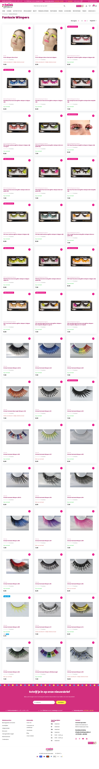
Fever (4, 55)
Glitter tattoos (17, 11)
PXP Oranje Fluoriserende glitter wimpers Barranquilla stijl (80, 235)
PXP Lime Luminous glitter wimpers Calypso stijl (16, 234)
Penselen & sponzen (43, 11)
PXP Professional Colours (73, 55)
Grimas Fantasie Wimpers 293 (75, 672)
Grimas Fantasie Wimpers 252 (43, 497)
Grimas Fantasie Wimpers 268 (11, 627)
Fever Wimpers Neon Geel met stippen (45, 57)
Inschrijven (61, 702)
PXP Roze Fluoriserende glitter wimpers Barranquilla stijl (48, 279)
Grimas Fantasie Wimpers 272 (75, 627)
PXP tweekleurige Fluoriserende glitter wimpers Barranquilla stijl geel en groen (48, 324)
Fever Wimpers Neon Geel (10, 57)
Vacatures (29, 730)
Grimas (5, 366)
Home (3, 11)
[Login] (86, 6)
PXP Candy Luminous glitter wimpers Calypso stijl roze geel (16, 145)
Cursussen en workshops (30, 726)
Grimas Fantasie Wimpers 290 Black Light (46, 672)
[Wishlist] (89, 6)
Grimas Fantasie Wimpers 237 (43, 454)
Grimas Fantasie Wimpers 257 (43, 540)
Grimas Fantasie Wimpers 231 (43, 411)
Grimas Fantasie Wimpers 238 (75, 454)
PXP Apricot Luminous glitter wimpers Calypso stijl (80, 57)
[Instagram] (76, 738)
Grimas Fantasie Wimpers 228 (75, 368)
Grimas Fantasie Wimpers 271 (43, 627)
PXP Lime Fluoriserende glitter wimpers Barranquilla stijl (81, 190)
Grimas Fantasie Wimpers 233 (75, 411)
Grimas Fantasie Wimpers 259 (75, 540)
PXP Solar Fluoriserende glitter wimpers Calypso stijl (81, 279)
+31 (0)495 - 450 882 (59, 1)
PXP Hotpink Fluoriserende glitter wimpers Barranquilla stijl (49, 190)
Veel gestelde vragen (8, 734)
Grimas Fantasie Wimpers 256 (11, 540)
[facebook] (86, 738)
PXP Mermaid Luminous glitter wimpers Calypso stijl (49, 234)
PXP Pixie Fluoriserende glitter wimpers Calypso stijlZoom (16, 279)
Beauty (35, 11)
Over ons (29, 722)
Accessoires (67, 11)
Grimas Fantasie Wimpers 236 (11, 454)
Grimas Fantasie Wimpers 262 (75, 584)
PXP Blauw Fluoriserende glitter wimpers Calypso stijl (16, 101)
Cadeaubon (5, 739)
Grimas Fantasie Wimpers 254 (75, 497)
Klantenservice (6, 720)
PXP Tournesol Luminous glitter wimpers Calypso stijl (16, 324)
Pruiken (61, 11)
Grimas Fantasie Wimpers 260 (11, 584)
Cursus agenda (92, 11)
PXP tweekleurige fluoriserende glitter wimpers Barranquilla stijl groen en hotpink (80, 324)
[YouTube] (83, 738)
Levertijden (5, 725)
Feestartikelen (76, 11)
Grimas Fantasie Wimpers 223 (43, 368)
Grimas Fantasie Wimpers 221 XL (12, 368)
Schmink (9, 11)
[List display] (87, 21)
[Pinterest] (79, 738)
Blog (28, 733)
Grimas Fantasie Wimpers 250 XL (12, 497)
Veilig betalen (6, 728)
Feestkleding (53, 11)
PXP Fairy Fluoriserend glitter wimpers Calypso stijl (81, 145)
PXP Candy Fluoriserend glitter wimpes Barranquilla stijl (81, 101)
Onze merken (30, 736)
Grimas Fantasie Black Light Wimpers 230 (14, 411)
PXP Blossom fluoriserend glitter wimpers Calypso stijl (48, 101)
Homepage (5, 14)
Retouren (4, 731)
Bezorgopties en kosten (8, 722)
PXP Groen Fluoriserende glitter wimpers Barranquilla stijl (16, 190)
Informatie (30, 720)
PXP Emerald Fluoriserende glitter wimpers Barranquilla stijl (49, 145)
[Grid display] (85, 21)
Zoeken (64, 6)
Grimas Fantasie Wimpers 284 (11, 672)
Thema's (84, 11)
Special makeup (27, 11)
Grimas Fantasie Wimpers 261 (43, 584)
